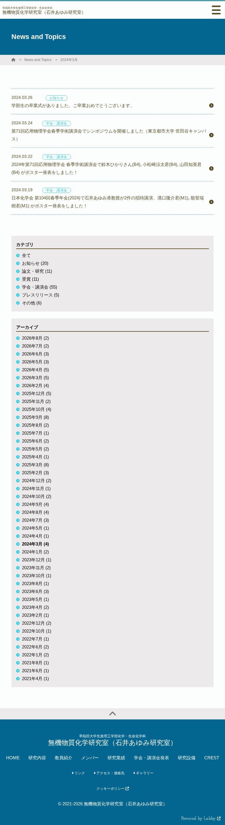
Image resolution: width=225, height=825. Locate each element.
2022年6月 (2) (35, 646)
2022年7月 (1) (35, 638)
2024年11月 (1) (36, 488)
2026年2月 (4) (35, 385)
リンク (79, 773)
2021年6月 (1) (35, 670)
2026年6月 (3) (35, 353)
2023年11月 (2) (36, 567)
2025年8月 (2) (35, 425)
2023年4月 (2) (35, 607)
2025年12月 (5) (36, 393)
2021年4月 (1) (35, 678)
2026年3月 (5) (35, 377)
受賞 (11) (30, 279)
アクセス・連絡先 (110, 773)
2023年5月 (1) (35, 599)
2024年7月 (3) (35, 520)
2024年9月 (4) (35, 504)
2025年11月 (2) (36, 401)
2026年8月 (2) (35, 338)
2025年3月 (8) (35, 464)
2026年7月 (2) (35, 345)
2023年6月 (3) (35, 591)
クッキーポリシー (110, 789)
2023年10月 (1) (36, 575)
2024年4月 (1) (35, 535)
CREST (211, 757)
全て (26, 255)
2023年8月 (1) (35, 583)
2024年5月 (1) (35, 528)
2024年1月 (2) (35, 551)
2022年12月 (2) (36, 623)
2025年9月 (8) (35, 417)
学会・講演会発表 (151, 757)
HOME (13, 757)
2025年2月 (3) (35, 472)
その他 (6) (32, 302)
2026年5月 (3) (35, 361)
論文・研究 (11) (37, 271)
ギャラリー (144, 773)
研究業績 (116, 757)
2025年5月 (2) (35, 448)
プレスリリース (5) (40, 294)
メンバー (90, 757)
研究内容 (37, 757)
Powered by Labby (199, 818)
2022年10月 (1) (36, 631)
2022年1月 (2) (35, 654)
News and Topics (38, 60)
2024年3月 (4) (35, 543)
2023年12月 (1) (36, 559)
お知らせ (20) (35, 263)
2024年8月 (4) (35, 512)
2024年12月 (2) (36, 480)
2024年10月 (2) (36, 496)
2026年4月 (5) (35, 369)
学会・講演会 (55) (39, 286)
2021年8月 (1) (35, 662)
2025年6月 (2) (35, 440)
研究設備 (186, 757)
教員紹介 (63, 757)
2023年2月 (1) (35, 615)
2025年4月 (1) (35, 456)
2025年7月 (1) (35, 433)
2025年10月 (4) (36, 409)
